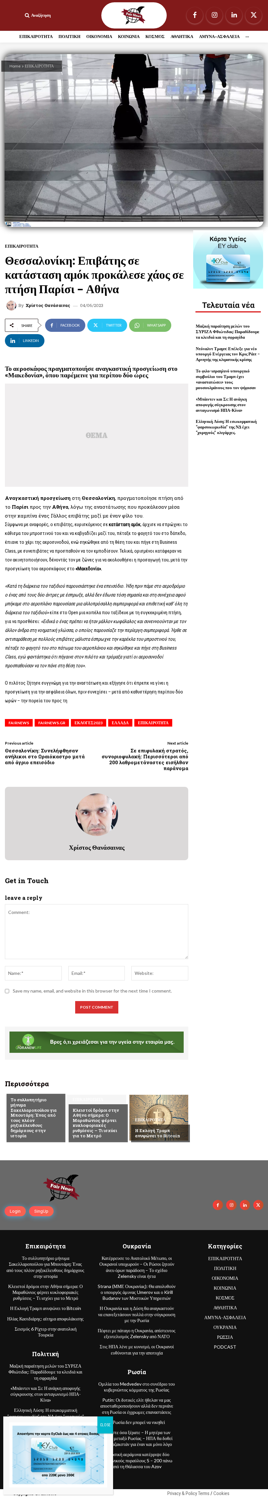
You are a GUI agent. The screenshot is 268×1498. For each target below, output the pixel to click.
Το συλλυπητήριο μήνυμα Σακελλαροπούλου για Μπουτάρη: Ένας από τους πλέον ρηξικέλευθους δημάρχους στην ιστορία (33, 1117)
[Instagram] (214, 15)
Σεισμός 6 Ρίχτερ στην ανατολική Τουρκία (45, 1331)
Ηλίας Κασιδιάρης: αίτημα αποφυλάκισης (45, 1318)
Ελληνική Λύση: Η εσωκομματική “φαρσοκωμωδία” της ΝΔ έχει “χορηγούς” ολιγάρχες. (226, 427)
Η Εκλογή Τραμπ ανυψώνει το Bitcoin (157, 1133)
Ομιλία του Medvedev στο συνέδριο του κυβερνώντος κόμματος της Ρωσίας (136, 1387)
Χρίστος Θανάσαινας (47, 305)
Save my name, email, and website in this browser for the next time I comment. (92, 991)
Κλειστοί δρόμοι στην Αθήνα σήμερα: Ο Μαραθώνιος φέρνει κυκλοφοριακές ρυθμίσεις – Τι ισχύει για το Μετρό (96, 1123)
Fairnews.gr (51, 722)
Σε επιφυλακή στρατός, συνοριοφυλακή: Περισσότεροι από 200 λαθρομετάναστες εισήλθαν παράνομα (145, 759)
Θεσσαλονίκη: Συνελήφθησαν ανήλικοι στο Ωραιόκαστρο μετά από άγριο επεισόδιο (45, 756)
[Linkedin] (234, 15)
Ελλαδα (120, 722)
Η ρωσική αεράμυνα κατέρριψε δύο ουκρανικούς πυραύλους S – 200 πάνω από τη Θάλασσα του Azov (136, 1460)
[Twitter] (253, 15)
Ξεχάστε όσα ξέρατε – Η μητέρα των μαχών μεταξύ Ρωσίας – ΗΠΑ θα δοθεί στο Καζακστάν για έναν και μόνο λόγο (137, 1438)
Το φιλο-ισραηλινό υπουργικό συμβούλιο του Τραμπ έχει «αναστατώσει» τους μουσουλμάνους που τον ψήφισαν (226, 379)
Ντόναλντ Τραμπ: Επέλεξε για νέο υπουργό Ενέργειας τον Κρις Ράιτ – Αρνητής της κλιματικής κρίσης (228, 354)
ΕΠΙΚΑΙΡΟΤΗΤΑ (39, 66)
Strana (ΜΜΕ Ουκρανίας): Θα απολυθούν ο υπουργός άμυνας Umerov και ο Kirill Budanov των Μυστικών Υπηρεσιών (137, 1292)
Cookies (221, 1493)
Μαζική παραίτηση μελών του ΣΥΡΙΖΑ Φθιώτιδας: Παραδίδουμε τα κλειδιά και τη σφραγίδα (228, 331)
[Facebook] (195, 15)
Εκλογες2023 (89, 722)
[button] (37, 15)
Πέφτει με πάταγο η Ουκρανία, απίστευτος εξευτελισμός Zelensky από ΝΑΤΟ (137, 1333)
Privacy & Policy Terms (188, 1493)
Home (15, 66)
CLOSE (105, 1425)
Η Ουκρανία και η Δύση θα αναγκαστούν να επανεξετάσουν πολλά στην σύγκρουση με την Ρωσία (136, 1314)
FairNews (18, 722)
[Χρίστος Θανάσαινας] (12, 306)
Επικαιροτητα (153, 722)
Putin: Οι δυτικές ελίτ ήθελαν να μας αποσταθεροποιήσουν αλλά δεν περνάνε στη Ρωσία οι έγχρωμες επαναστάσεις (136, 1405)
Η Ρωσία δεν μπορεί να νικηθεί (137, 1422)
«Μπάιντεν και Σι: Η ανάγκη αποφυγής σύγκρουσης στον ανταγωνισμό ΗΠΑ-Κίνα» (221, 404)
